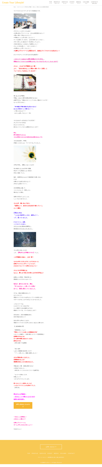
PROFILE (35, 453)
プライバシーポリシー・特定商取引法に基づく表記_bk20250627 (51, 457)
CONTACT (71, 453)
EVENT (50, 453)
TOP (28, 453)
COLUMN (63, 453)
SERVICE (43, 453)
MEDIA (56, 453)
